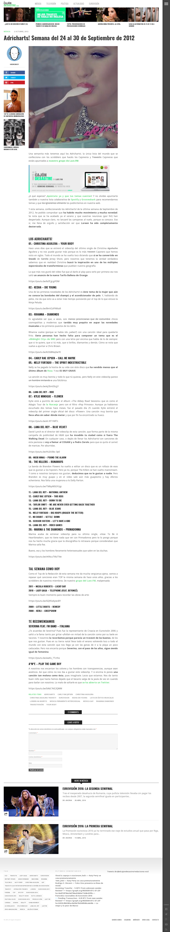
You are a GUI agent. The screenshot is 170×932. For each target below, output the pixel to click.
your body (51, 704)
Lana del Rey (34, 906)
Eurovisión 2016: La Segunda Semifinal (88, 788)
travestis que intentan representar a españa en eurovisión (27, 886)
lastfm (44, 906)
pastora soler (10, 899)
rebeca (22, 909)
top (14, 892)
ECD (6, 876)
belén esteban (33, 909)
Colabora (127, 920)
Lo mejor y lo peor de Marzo (76, 904)
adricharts (49, 694)
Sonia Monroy (34, 902)
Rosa (50, 370)
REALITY (23, 902)
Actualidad (78, 3)
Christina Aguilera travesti (43, 698)
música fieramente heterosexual (65, 701)
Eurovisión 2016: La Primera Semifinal (88, 826)
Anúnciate (136, 920)
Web (30, 763)
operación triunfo (21, 889)
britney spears (10, 879)
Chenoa (7, 902)
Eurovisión (94, 3)
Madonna (34, 879)
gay (43, 882)
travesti (8, 889)
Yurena (7, 892)
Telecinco (8, 882)
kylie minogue (22, 906)
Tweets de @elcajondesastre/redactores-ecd (127, 871)
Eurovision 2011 (44, 889)
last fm (47, 899)
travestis (13, 876)
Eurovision (64, 698)
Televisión (51, 3)
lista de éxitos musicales (102, 698)
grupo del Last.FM (86, 580)
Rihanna (44, 879)
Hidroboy (14, 64)
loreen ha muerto (38, 701)
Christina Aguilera (84, 694)
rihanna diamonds (105, 701)
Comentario (33, 733)
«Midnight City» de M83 (42, 339)
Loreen (33, 889)
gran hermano (23, 879)
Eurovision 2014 (32, 892)
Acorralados (10, 906)
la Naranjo (52, 404)
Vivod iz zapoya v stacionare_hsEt (70, 875)
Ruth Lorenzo (36, 896)
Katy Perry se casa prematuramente (83, 880)
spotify (21, 892)
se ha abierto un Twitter (95, 682)
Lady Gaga (23, 876)
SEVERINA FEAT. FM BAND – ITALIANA (49, 626)
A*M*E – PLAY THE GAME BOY (45, 664)
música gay (88, 701)
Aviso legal (146, 920)
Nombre (32, 751)
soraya (15, 902)
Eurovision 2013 (10, 896)
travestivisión (37, 704)
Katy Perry (19, 882)
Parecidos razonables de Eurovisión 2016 (73, 895)
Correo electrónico (35, 757)
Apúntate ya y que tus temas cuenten (69, 195)
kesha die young (79, 698)
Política (64, 3)
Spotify (75, 199)
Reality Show (24, 896)
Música (38, 3)
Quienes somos (117, 920)
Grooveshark (89, 199)
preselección (37, 899)
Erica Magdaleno (11, 909)
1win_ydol (59, 880)
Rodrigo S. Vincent (63, 883)
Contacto (155, 920)
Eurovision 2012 (24, 899)
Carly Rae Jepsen (65, 694)
